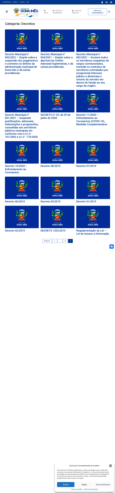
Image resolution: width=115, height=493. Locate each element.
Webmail (15, 2)
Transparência (6, 2)
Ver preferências (103, 485)
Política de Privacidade (91, 489)
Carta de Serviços (76, 12)
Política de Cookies (77, 489)
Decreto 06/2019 (15, 201)
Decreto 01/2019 (86, 201)
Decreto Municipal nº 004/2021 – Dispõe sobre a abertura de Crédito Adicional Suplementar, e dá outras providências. (57, 61)
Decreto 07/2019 (86, 166)
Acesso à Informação (57, 12)
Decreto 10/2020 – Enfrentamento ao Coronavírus (16, 169)
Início (46, 12)
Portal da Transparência (97, 12)
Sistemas (22, 2)
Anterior (47, 241)
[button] (110, 466)
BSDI (28, 2)
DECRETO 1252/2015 (53, 230)
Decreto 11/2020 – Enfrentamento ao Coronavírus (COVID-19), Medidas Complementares (91, 119)
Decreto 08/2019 (50, 166)
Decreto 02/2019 (15, 230)
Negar (84, 485)
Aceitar (66, 485)
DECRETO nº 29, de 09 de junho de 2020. (55, 116)
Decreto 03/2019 (50, 201)
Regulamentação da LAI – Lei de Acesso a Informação (92, 232)
